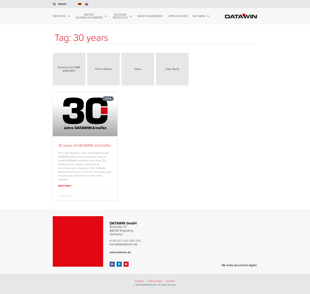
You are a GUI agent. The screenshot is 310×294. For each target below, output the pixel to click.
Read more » (65, 186)
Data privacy (155, 281)
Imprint (171, 281)
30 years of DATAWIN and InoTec (84, 145)
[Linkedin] (119, 264)
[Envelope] (126, 264)
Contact (139, 281)
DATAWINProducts (120, 16)
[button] (54, 4)
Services (59, 16)
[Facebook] (112, 264)
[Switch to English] (86, 4)
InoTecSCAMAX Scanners (89, 16)
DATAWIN (199, 16)
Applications (177, 16)
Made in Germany (150, 16)
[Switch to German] (79, 4)
